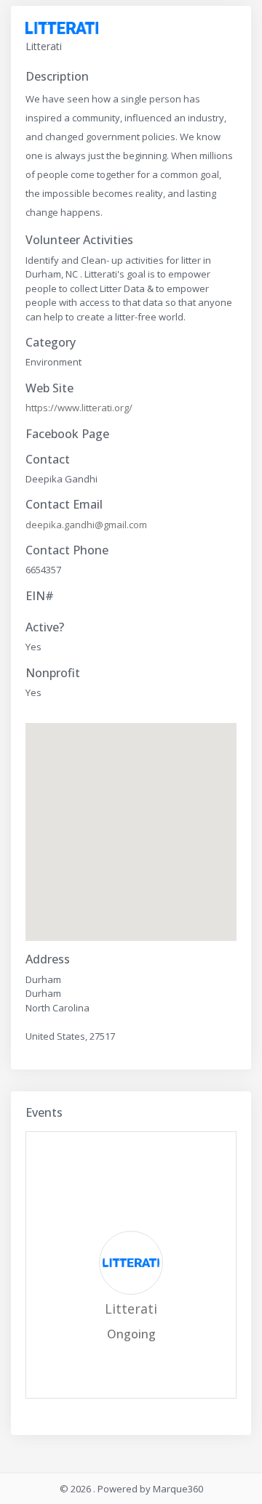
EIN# (39, 596)
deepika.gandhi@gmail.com (86, 524)
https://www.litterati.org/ (78, 407)
